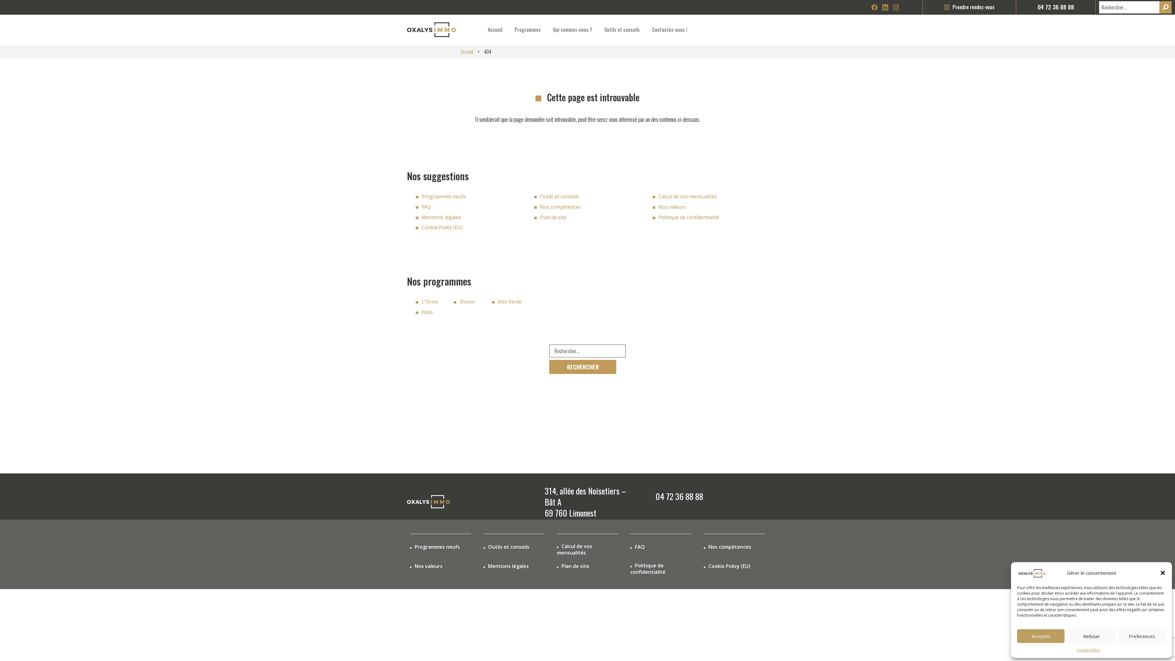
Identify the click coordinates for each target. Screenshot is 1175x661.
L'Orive (430, 301)
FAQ (426, 207)
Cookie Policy (1088, 650)
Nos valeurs (672, 207)
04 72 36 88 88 (1056, 6)
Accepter (1040, 636)
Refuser (1091, 636)
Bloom (467, 301)
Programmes (528, 29)
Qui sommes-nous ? (572, 29)
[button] (1163, 573)
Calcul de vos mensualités (687, 196)
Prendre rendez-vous (973, 7)
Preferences (1142, 636)
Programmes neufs (444, 196)
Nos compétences (560, 207)
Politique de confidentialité (688, 217)
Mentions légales (441, 217)
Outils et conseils (559, 196)
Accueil (495, 29)
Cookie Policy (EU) (442, 227)
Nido (427, 312)
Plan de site (553, 217)
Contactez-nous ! (669, 29)
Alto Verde (510, 301)
